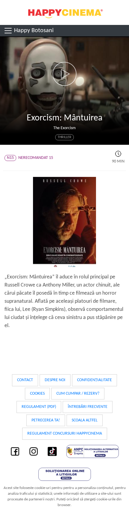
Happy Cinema (65, 12)
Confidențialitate (94, 380)
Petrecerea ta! (46, 420)
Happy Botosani (33, 31)
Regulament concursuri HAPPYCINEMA (64, 433)
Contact (25, 380)
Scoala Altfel (85, 420)
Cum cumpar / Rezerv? (77, 393)
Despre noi (55, 380)
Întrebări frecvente (87, 407)
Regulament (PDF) (39, 407)
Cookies (37, 393)
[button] (64, 73)
